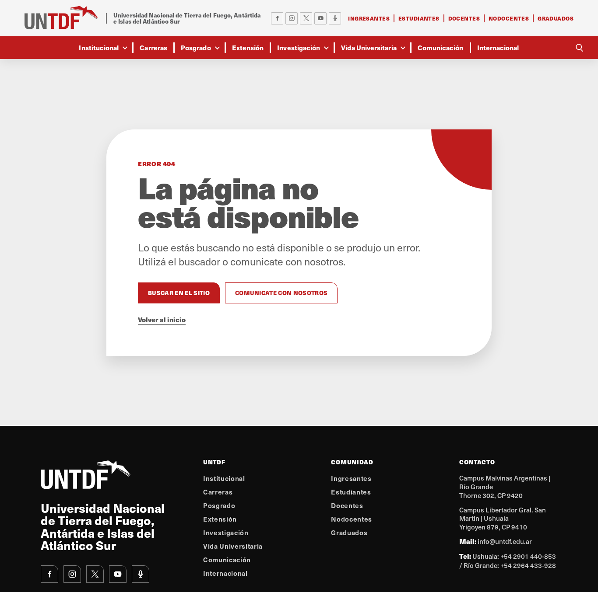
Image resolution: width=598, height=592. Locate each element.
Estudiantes (419, 18)
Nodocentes (509, 18)
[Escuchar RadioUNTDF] (335, 18)
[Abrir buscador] (579, 47)
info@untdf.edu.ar (505, 541)
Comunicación (441, 47)
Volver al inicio (162, 319)
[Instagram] (291, 18)
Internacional (498, 47)
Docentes (464, 18)
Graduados (555, 18)
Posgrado (196, 47)
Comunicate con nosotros (281, 293)
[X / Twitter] (306, 18)
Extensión (248, 47)
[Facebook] (277, 18)
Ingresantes (369, 18)
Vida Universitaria (368, 47)
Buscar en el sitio (179, 293)
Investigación (298, 47)
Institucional (99, 47)
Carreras (153, 47)
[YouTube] (320, 18)
